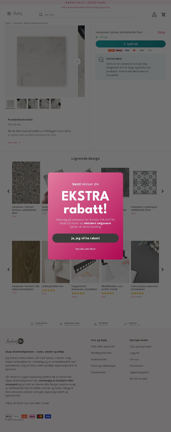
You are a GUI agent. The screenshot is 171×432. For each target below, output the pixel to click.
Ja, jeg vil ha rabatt (85, 238)
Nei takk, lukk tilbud (85, 248)
